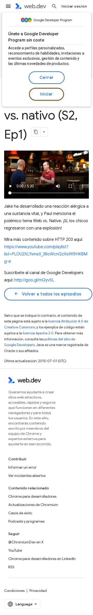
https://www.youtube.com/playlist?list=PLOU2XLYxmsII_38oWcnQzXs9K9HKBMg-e (45, 254)
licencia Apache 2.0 (38, 333)
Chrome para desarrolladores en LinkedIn (42, 558)
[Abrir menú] (8, 6)
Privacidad (38, 591)
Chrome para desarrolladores (32, 496)
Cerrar (47, 77)
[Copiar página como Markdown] (36, 131)
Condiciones (14, 591)
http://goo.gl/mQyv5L (34, 280)
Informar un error (22, 467)
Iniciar (46, 94)
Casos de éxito (20, 513)
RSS (11, 567)
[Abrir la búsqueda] (54, 6)
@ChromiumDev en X (26, 542)
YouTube (15, 550)
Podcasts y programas (26, 521)
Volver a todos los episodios (47, 293)
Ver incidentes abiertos (26, 475)
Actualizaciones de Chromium (33, 504)
